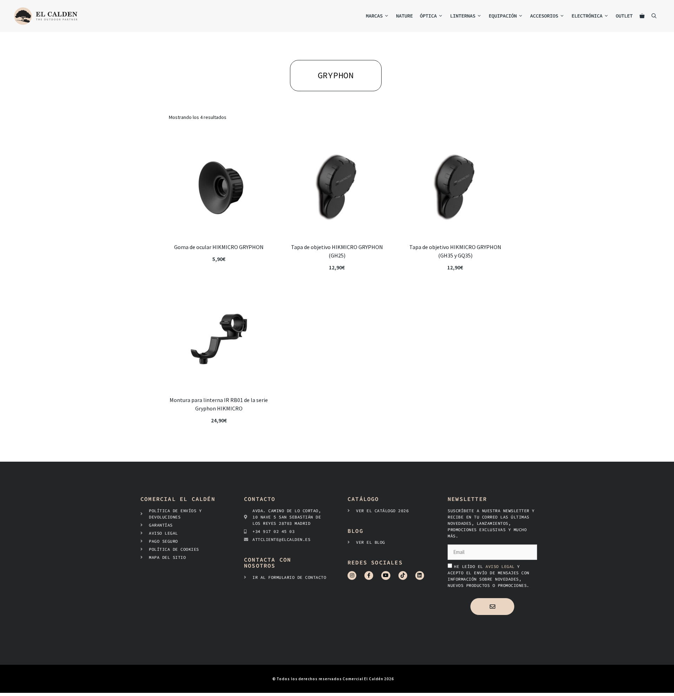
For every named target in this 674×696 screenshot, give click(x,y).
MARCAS (374, 16)
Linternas (462, 16)
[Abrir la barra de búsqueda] (654, 16)
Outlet (624, 16)
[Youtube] (385, 575)
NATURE (404, 16)
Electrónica (586, 16)
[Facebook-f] (368, 575)
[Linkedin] (419, 575)
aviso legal (501, 566)
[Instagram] (352, 575)
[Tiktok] (402, 575)
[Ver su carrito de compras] (642, 16)
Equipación (503, 16)
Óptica (428, 16)
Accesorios (544, 16)
